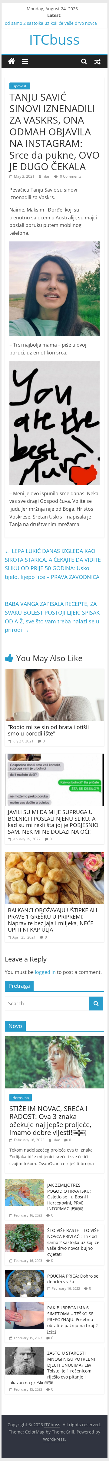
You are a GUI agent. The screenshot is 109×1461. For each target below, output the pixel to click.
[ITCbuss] (11, 61)
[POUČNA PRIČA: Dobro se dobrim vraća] (24, 1273)
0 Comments (70, 176)
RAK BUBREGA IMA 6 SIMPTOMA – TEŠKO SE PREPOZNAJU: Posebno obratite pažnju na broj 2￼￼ (72, 1319)
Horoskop (20, 1097)
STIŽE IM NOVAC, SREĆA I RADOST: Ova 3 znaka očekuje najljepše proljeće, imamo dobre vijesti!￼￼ (50, 1120)
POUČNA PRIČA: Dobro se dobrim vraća (72, 1279)
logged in (45, 972)
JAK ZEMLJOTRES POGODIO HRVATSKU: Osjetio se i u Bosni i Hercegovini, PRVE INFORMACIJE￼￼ (69, 1196)
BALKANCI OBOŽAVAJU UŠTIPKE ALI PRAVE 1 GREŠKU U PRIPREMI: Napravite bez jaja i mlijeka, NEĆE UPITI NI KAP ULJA (52, 920)
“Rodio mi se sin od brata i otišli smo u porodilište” (48, 730)
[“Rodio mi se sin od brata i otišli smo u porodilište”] (54, 672)
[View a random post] (97, 61)
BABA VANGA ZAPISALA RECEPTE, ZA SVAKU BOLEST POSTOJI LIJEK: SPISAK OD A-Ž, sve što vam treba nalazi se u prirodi (52, 616)
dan (47, 176)
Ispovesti (19, 86)
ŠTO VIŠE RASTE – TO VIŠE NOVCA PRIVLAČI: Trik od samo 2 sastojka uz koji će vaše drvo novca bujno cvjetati (73, 1242)
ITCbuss (54, 39)
